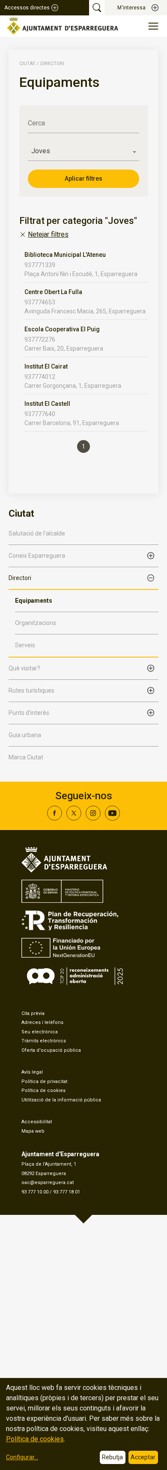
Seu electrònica (39, 1032)
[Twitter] (73, 818)
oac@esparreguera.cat (47, 1182)
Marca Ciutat (26, 757)
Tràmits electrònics (43, 1041)
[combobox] (83, 151)
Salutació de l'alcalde (37, 533)
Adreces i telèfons (42, 1022)
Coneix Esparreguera (37, 555)
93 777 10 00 (34, 1192)
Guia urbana (25, 735)
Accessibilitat (36, 1122)
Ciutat (27, 63)
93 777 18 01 (66, 1192)
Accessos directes (27, 8)
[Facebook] (54, 818)
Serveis (25, 645)
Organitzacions (35, 622)
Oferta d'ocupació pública (51, 1050)
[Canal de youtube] (112, 818)
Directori (20, 577)
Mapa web (33, 1131)
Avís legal (32, 1072)
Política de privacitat (44, 1081)
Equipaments (33, 600)
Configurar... (22, 1457)
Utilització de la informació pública (61, 1100)
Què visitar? (24, 668)
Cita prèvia (33, 1013)
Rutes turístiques (31, 690)
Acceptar (143, 1457)
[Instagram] (93, 818)
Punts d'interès (29, 712)
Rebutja (112, 1457)
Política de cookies (43, 1090)
